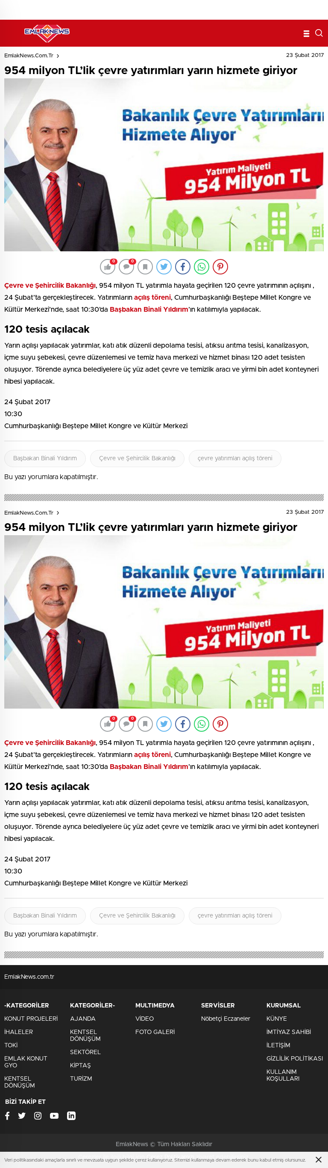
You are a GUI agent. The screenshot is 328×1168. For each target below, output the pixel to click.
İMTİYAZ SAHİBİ (288, 1032)
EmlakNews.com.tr (28, 56)
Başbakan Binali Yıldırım (45, 459)
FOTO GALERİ (155, 1032)
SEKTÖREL (85, 1052)
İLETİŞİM (278, 1046)
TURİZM (81, 1079)
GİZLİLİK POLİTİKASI (294, 1059)
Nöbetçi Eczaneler (225, 1019)
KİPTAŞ (80, 1066)
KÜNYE (276, 1019)
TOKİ (11, 1046)
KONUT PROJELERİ (31, 1019)
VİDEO (144, 1019)
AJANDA (83, 1019)
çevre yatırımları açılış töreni (235, 459)
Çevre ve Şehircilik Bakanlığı (137, 459)
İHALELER (18, 1032)
